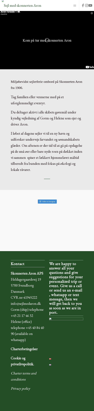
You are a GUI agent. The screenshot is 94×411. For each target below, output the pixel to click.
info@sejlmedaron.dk (26, 303)
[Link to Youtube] (90, 5)
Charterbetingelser (24, 348)
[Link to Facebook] (83, 5)
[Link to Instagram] (86, 5)
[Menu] (74, 5)
